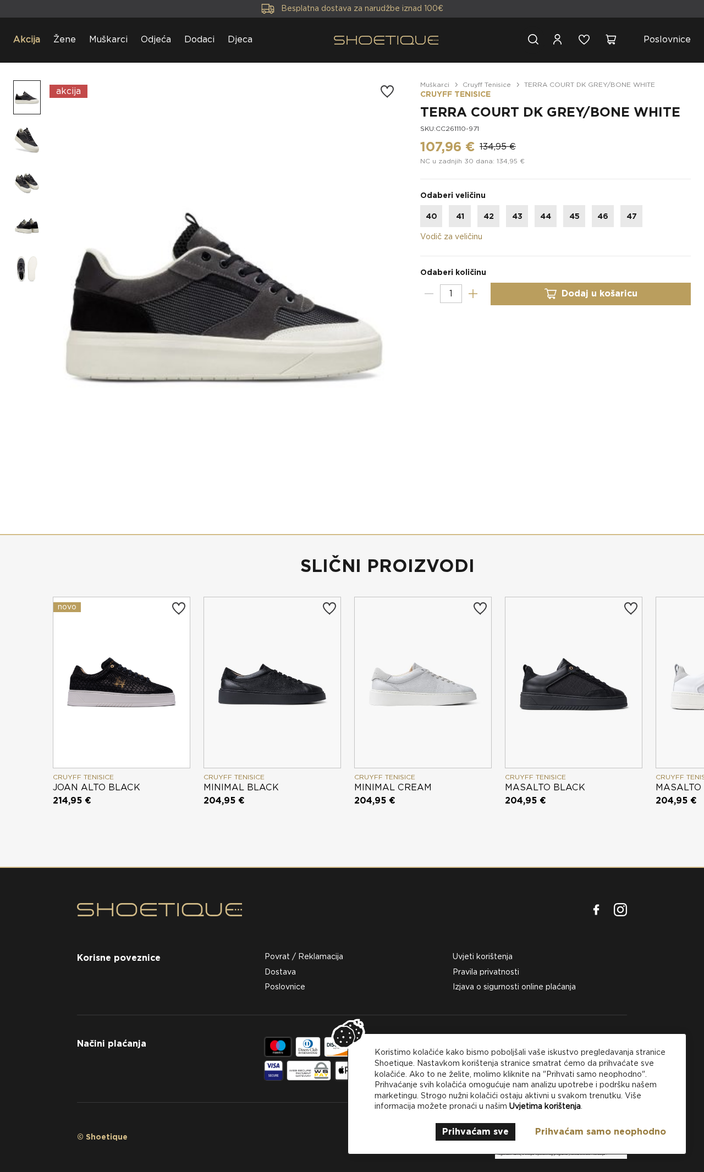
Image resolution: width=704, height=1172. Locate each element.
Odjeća (156, 39)
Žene (64, 39)
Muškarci (108, 39)
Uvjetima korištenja (545, 1106)
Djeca (240, 39)
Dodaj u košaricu (599, 293)
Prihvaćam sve (475, 1131)
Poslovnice (667, 39)
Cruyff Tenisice (487, 84)
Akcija (26, 39)
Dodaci (199, 39)
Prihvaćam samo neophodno (600, 1131)
